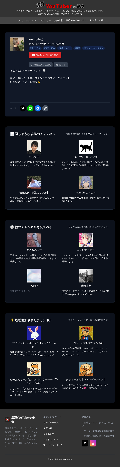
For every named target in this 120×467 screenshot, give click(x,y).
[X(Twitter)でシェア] (23, 108)
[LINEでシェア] (30, 108)
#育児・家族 (49, 48)
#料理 (77, 48)
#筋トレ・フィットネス (93, 48)
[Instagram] (93, 443)
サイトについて (51, 439)
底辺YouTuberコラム (76, 20)
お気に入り (97, 20)
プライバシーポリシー (54, 444)
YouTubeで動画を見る (47, 55)
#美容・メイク (64, 48)
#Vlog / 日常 (35, 48)
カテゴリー (45, 20)
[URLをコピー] (45, 108)
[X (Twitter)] (85, 443)
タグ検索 (58, 20)
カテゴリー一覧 (51, 422)
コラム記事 (48, 433)
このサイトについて (27, 20)
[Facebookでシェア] (38, 108)
